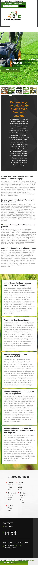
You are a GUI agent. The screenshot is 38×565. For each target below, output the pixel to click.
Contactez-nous (10, 69)
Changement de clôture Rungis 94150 (12, 496)
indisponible (7, 1)
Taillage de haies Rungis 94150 (20, 486)
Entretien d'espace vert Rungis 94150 (23, 497)
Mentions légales (28, 560)
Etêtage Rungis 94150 (10, 508)
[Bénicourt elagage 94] (13, 16)
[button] (18, 83)
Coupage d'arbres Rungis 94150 (10, 486)
